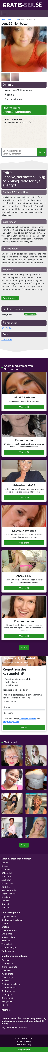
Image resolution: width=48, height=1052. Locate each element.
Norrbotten (6, 339)
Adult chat (6, 880)
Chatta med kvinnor (10, 984)
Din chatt (5, 897)
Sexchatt (5, 907)
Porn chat (5, 940)
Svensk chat (7, 998)
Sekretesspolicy (24, 1044)
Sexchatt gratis (8, 890)
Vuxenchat (6, 980)
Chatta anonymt (8, 947)
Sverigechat (7, 1001)
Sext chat (5, 887)
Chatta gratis (7, 963)
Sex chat (5, 900)
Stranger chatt (8, 937)
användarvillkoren (27, 718)
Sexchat (5, 904)
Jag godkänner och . (21, 720)
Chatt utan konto (9, 930)
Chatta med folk (9, 987)
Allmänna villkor (24, 1041)
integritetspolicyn (11, 721)
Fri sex (4, 1005)
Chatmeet (6, 869)
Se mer (24, 647)
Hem (3, 19)
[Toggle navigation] (4, 13)
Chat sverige (7, 977)
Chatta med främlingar (12, 920)
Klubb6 (4, 862)
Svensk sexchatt (9, 967)
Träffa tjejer (6, 994)
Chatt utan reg (13, 19)
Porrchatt (5, 960)
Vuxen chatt (7, 974)
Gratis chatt (6, 934)
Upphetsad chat (8, 916)
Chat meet (6, 970)
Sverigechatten (8, 893)
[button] (24, 49)
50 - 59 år (6, 328)
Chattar (4, 923)
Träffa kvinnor (8, 951)
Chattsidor (6, 927)
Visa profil (24, 407)
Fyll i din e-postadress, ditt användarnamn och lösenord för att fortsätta (22, 696)
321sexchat (6, 873)
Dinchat (5, 866)
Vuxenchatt (6, 944)
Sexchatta (6, 876)
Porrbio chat (7, 883)
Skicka (24, 727)
